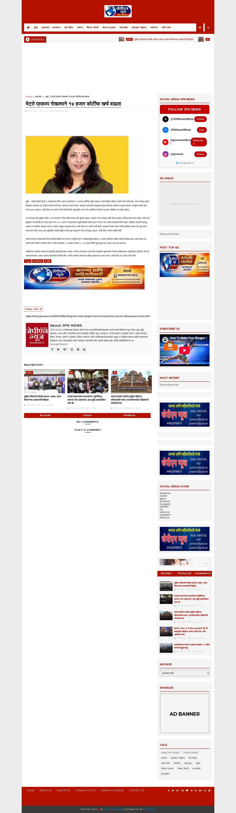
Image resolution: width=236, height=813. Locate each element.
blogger (45, 415)
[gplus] (177, 791)
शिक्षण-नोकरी (93, 27)
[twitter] (173, 791)
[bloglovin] (187, 791)
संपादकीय (124, 27)
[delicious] (209, 791)
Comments (203, 573)
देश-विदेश (69, 27)
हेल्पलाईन (165, 774)
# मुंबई (47, 261)
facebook (129, 415)
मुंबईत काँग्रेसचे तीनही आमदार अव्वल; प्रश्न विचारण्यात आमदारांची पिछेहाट (145, 39)
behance (165, 512)
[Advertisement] (118, 67)
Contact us (136, 790)
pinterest (165, 501)
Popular (185, 573)
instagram (165, 504)
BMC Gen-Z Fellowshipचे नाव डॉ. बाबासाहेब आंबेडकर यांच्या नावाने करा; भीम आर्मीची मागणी (191, 631)
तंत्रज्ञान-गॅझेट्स (139, 27)
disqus (87, 415)
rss (161, 509)
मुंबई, (66, 111)
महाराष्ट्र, (60, 111)
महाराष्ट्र (111, 39)
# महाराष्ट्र (37, 261)
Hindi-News (191, 752)
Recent (166, 573)
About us (45, 790)
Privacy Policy (86, 790)
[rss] (195, 791)
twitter (163, 495)
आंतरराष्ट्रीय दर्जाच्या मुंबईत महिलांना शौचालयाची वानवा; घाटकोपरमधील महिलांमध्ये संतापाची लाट (130, 399)
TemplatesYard (113, 809)
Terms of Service (112, 790)
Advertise (63, 790)
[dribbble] (191, 791)
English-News (170, 752)
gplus (163, 498)
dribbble (164, 506)
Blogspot (149, 809)
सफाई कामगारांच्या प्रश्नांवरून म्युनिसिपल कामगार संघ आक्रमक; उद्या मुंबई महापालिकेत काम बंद (86, 399)
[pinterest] (182, 791)
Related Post (33, 364)
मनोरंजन (154, 27)
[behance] (200, 791)
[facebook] (168, 791)
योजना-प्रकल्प (109, 27)
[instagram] (205, 791)
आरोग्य (80, 27)
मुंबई (36, 27)
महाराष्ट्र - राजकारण (51, 27)
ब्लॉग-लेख (166, 27)
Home (29, 96)
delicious (164, 517)
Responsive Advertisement (185, 204)
